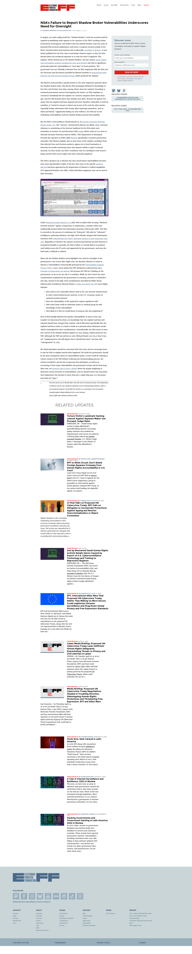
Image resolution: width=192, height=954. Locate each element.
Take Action (124, 5)
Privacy (61, 915)
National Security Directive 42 (58, 223)
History (38, 920)
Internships (39, 923)
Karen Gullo (85, 500)
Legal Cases (86, 920)
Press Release (72, 414)
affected (43, 167)
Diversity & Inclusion (42, 930)
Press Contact (110, 913)
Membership (17, 920)
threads (80, 896)
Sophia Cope (85, 459)
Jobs (37, 925)
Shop (139, 5)
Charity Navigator (43, 902)
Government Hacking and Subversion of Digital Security (127, 98)
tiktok (72, 896)
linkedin (64, 896)
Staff (37, 928)
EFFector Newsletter (89, 925)
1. (41, 383)
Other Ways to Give (135, 925)
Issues (106, 5)
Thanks (142, 943)
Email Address (119, 62)
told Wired (93, 336)
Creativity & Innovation (66, 918)
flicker (56, 896)
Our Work (114, 5)
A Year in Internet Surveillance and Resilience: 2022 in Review (85, 780)
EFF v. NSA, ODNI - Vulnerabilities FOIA (127, 110)
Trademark (60, 943)
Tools (133, 5)
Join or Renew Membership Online (140, 913)
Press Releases (87, 915)
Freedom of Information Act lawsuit (54, 271)
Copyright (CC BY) (21, 943)
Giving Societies (134, 918)
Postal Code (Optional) (122, 55)
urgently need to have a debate (64, 369)
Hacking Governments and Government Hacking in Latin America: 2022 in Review (87, 820)
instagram (32, 896)
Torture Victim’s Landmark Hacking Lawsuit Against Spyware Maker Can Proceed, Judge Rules (86, 418)
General (15, 913)
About (99, 5)
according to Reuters (92, 50)
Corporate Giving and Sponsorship (140, 920)
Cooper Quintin (87, 737)
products (99, 164)
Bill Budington (65, 30)
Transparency (63, 920)
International (63, 923)
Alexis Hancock (87, 777)
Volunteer (39, 915)
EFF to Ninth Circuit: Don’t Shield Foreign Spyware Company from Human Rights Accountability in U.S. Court (86, 466)
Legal (14, 915)
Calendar (39, 913)
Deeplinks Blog (73, 459)
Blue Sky (40, 896)
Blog (84, 913)
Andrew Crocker (49, 30)
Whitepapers (87, 923)
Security (15, 918)
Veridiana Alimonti (88, 814)
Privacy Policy (103, 943)
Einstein (74, 138)
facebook (24, 896)
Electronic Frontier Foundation (57, 9)
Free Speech (63, 913)
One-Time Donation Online (138, 915)
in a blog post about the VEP (85, 284)
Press (14, 923)
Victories (39, 918)
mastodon (16, 896)
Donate (146, 5)
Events (85, 918)
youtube (48, 896)
